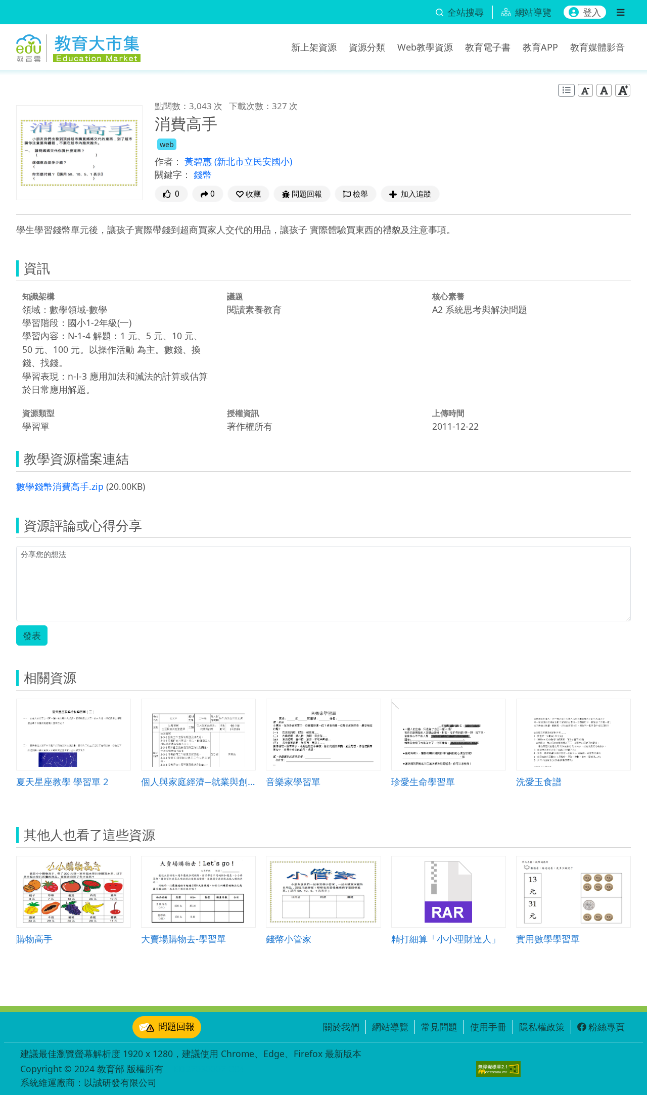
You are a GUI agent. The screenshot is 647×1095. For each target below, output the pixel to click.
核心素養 (448, 296)
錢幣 (203, 174)
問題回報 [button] (307, 194)
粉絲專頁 (606, 1027)
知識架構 (38, 296)
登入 (592, 12)
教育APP (540, 47)
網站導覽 (390, 1027)
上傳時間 (448, 413)
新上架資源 (314, 47)
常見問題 (439, 1027)
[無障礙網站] (498, 1069)
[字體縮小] (585, 90)
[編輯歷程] (566, 90)
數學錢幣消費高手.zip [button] (60, 486)
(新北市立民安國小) (253, 161)
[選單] (620, 12)
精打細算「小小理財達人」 (445, 938)
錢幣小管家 (288, 938)
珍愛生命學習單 (423, 781)
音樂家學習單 (293, 781)
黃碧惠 (199, 161)
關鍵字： (173, 174)
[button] (248, 194)
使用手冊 (488, 1027)
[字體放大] (623, 90)
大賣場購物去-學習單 (183, 938)
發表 (32, 635)
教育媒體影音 (597, 47)
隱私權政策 (542, 1027)
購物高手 (34, 938)
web (167, 144)
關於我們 (341, 1027)
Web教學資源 (425, 47)
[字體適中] (604, 90)
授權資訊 (243, 413)
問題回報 (176, 1026)
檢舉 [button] (360, 194)
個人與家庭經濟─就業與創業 (198, 781)
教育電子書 (488, 47)
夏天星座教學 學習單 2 (62, 781)
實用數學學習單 (548, 938)
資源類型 (38, 413)
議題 (235, 296)
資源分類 (367, 47)
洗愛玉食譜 (539, 781)
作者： (168, 161)
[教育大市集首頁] (78, 45)
